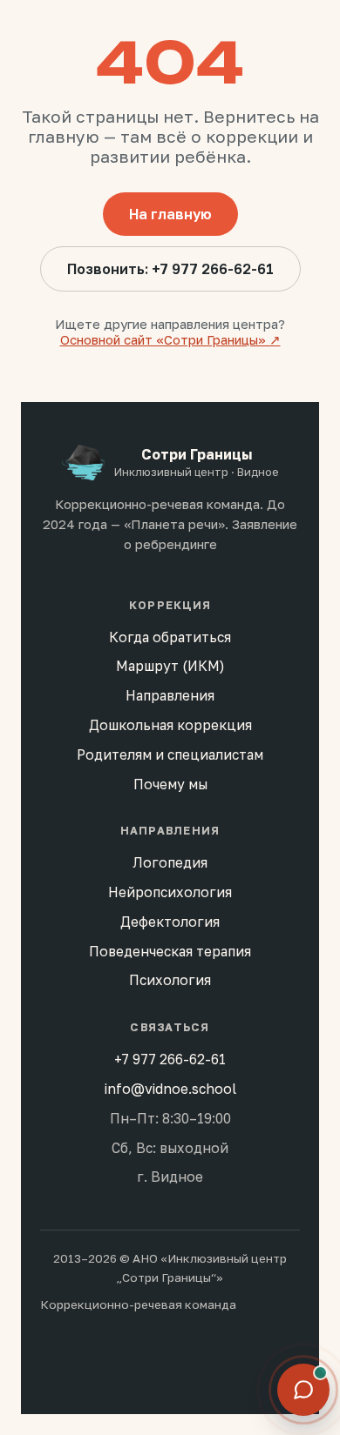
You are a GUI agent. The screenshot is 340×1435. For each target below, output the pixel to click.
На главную (170, 214)
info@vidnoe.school (170, 1088)
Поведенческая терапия (170, 951)
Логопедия (170, 862)
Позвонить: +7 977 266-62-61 (170, 269)
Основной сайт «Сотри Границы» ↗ (170, 339)
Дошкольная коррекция (170, 725)
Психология (170, 980)
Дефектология (170, 921)
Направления (170, 695)
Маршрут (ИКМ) (170, 666)
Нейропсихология (170, 892)
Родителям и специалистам (170, 754)
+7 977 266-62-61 (170, 1059)
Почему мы (170, 784)
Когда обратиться (170, 637)
